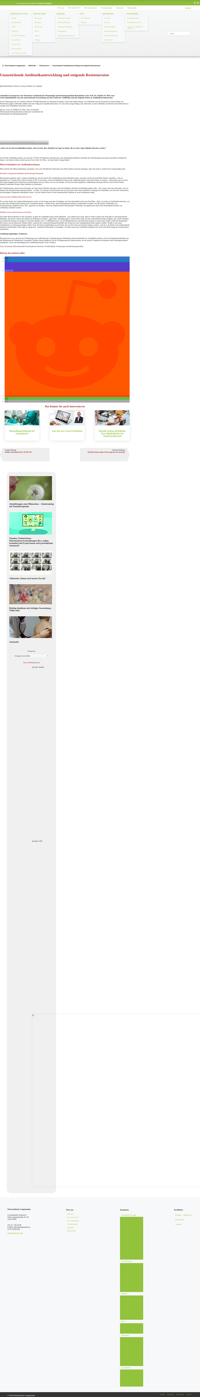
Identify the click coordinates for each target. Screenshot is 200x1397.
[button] (31, 14)
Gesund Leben (39, 14)
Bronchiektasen (16, 22)
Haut (82, 14)
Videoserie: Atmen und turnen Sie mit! (27, 578)
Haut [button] (123, 1321)
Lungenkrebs (132, 14)
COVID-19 (14, 31)
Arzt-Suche (107, 18)
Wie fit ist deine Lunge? (18, 53)
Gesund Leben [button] (126, 1261)
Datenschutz (179, 1220)
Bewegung (38, 18)
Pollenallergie (62, 31)
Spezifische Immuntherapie (66, 35)
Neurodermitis (85, 18)
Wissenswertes (108, 40)
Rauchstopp (38, 27)
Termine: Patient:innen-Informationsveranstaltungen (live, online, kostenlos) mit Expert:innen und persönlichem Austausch (31, 542)
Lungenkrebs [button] (126, 1368)
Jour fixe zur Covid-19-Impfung (67, 431)
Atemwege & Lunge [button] (128, 1215)
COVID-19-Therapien (18, 35)
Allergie (60, 14)
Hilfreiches (108, 14)
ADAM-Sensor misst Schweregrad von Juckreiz (106, 452)
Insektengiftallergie (64, 22)
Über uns (61, 8)
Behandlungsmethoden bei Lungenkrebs (22, 432)
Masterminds (132, 8)
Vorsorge (37, 40)
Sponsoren (119, 8)
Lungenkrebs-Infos (133, 18)
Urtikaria (83, 22)
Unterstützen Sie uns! (15, 1233)
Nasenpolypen (15, 44)
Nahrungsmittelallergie (65, 27)
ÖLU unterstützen (90, 8)
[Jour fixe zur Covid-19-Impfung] (67, 417)
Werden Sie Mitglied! (44, 3)
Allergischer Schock (64, 18)
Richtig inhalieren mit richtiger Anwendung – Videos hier (30, 609)
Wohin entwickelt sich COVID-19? (18, 452)
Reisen (37, 31)
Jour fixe (106, 22)
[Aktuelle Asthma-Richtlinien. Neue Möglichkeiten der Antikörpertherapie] (112, 417)
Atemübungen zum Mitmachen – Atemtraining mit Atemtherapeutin (31, 505)
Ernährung (38, 22)
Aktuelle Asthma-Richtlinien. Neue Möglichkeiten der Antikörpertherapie (112, 433)
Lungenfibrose (16, 40)
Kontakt (188, 8)
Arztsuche (14, 642)
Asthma (13, 18)
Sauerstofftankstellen (110, 31)
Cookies (178, 1224)
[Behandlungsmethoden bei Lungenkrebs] (22, 417)
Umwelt (37, 35)
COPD (13, 27)
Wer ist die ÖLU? (74, 8)
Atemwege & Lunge (19, 14)
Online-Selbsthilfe (110, 27)
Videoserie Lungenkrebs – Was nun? (135, 27)
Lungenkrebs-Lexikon (134, 22)
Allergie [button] (124, 1294)
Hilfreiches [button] (125, 1335)
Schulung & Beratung (111, 35)
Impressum (187, 1215)
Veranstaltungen (106, 8)
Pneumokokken (16, 48)
